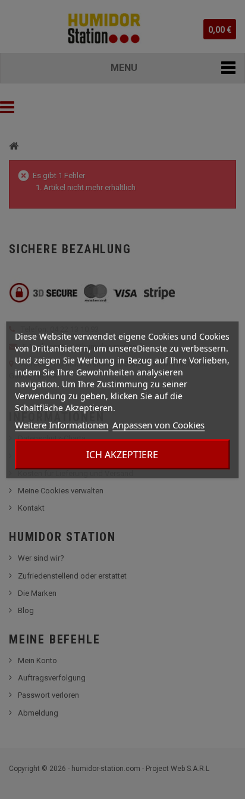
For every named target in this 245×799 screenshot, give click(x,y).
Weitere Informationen (61, 424)
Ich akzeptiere (122, 454)
